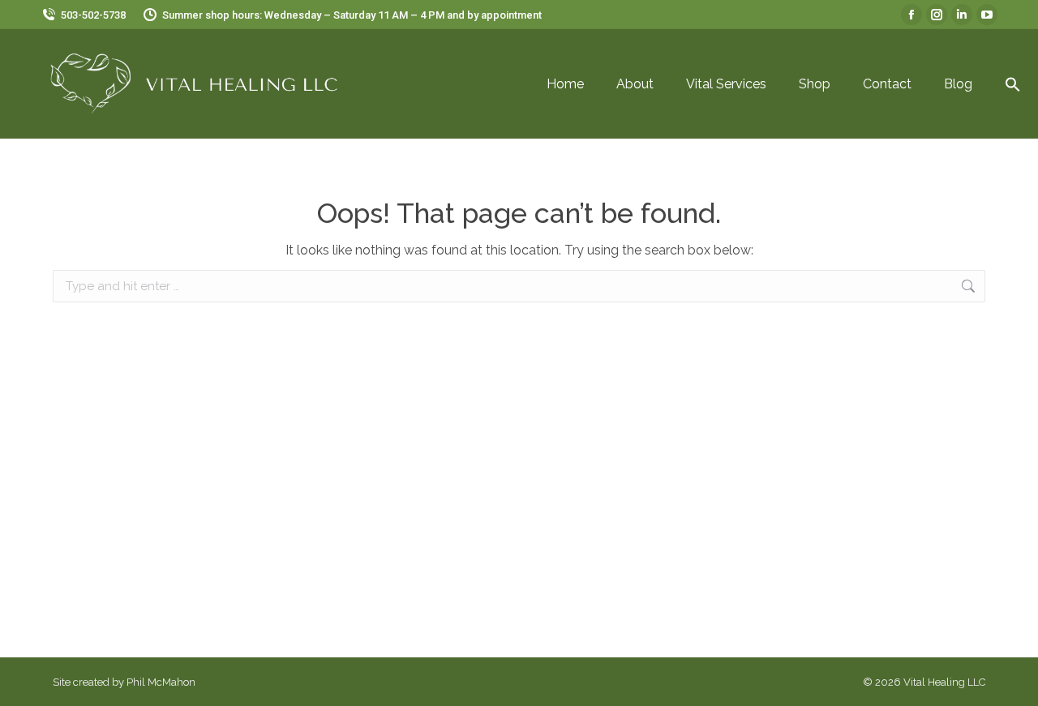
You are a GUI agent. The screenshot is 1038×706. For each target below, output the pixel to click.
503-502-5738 (93, 15)
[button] (1013, 84)
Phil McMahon (161, 682)
